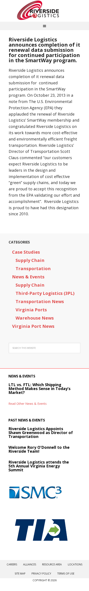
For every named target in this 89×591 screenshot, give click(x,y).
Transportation (33, 268)
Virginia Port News (33, 326)
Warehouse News (35, 318)
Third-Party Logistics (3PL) (45, 293)
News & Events (28, 277)
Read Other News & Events (27, 404)
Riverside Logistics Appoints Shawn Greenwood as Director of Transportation (40, 432)
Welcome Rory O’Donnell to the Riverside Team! (39, 449)
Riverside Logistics (44, 11)
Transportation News (40, 301)
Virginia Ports (31, 310)
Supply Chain (30, 260)
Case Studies (26, 252)
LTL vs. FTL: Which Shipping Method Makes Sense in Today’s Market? (39, 388)
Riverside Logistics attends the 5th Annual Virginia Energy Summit (38, 465)
